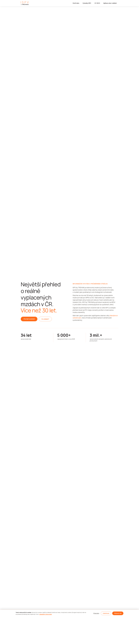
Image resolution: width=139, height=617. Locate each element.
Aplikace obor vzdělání (110, 3)
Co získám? (45, 319)
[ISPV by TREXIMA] (25, 3)
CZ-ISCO (97, 3)
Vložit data (76, 3)
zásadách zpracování (45, 614)
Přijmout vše (117, 613)
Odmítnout (106, 613)
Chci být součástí (29, 319)
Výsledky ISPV (87, 3)
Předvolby (96, 613)
